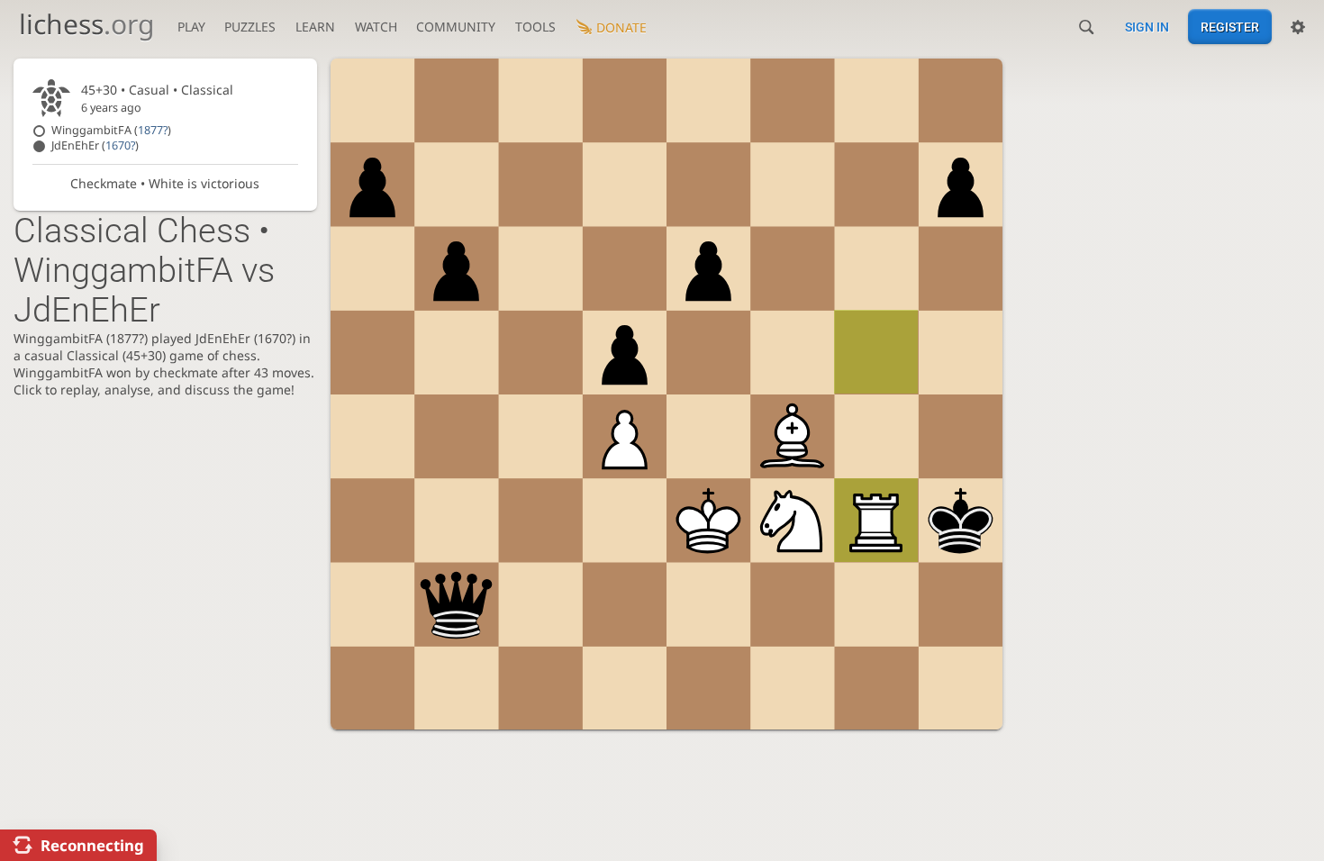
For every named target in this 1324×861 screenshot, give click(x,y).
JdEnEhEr (95, 145)
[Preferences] (1298, 27)
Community (455, 26)
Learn (315, 26)
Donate (621, 27)
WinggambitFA (111, 130)
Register (1230, 27)
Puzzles (250, 26)
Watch (376, 26)
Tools (535, 26)
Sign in (1147, 27)
